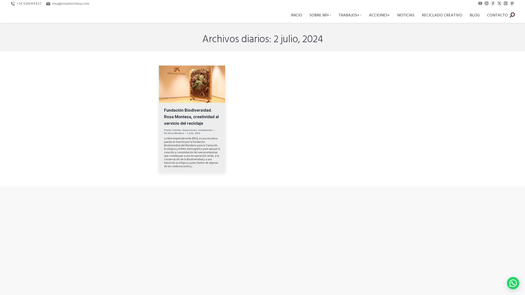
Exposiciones (190, 130)
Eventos (177, 130)
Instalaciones (205, 130)
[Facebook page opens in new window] (493, 3)
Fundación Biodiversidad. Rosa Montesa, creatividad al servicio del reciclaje (191, 117)
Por (174, 133)
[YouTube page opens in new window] (480, 3)
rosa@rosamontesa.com (70, 3)
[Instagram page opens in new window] (486, 3)
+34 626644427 (29, 3)
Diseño (168, 130)
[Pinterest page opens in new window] (512, 3)
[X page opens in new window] (499, 3)
